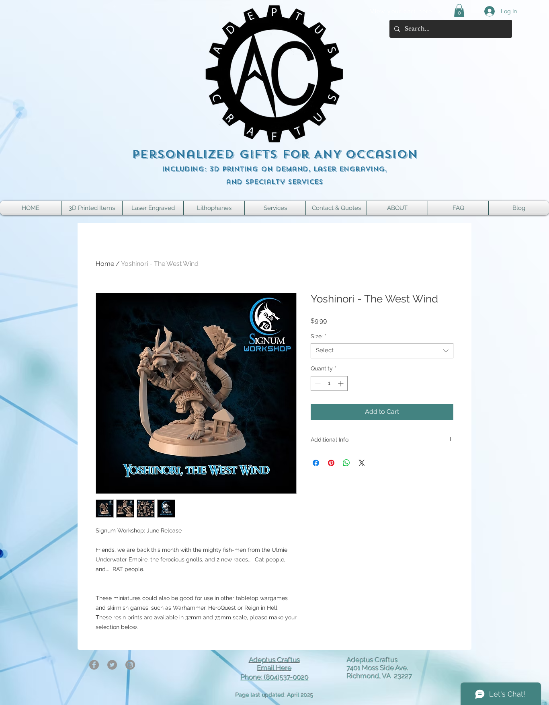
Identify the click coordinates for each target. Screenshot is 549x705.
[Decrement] (317, 383)
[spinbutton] (329, 383)
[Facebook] (94, 665)
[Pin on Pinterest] (331, 463)
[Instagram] (130, 665)
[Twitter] (112, 665)
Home (105, 263)
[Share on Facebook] (316, 463)
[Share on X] (362, 463)
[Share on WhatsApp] (346, 463)
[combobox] (382, 350)
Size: (318, 336)
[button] (459, 10)
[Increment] (341, 383)
